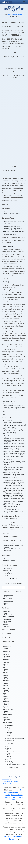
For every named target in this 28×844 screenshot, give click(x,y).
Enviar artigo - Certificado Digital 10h (11, 777)
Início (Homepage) (6, 779)
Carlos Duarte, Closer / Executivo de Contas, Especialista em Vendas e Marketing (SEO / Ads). (14, 795)
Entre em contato (6, 783)
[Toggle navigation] (24, 2)
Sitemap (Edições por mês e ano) (10, 781)
